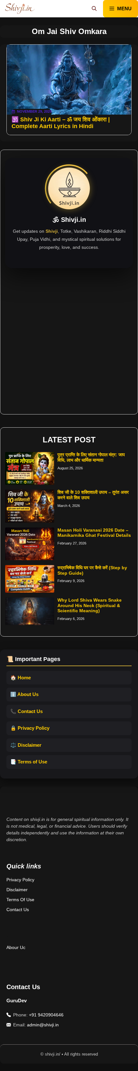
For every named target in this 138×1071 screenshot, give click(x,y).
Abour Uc (15, 947)
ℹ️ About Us (24, 694)
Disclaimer (17, 889)
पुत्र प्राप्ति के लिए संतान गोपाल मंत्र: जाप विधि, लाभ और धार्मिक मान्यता (91, 457)
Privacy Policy (20, 879)
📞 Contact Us (26, 711)
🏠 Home (20, 677)
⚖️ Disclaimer (25, 745)
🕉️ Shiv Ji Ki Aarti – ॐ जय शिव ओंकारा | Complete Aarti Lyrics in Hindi (61, 123)
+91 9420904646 (46, 1014)
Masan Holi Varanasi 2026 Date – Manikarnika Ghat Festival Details (94, 532)
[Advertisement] (69, 337)
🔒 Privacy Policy (29, 728)
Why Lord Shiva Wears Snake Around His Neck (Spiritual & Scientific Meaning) (89, 605)
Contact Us (17, 909)
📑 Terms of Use (28, 761)
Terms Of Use (20, 899)
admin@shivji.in (43, 1024)
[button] (94, 8)
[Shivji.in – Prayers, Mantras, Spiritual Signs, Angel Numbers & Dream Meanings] (19, 8)
